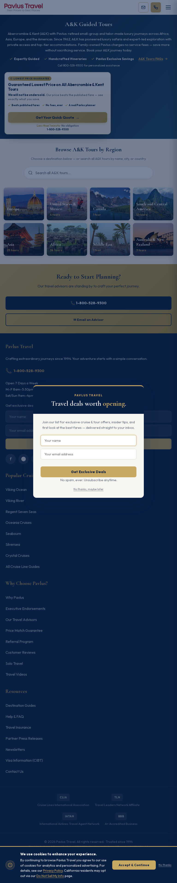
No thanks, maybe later (88, 489)
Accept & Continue (134, 865)
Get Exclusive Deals (88, 472)
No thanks (165, 865)
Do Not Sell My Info (50, 876)
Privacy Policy (53, 870)
